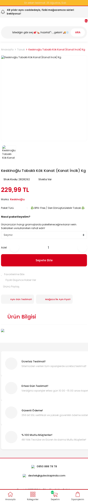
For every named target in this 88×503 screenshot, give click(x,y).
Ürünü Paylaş (11, 286)
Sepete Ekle (44, 260)
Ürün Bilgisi (21, 316)
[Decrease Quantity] (14, 247)
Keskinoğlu (17, 199)
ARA (77, 32)
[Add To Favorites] (44, 274)
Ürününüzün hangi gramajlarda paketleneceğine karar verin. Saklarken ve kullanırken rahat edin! (39, 226)
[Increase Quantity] (82, 247)
